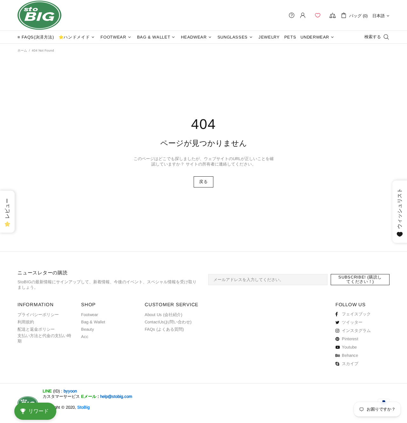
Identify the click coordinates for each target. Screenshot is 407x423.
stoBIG (39, 15)
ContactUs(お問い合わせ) (168, 322)
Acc (84, 336)
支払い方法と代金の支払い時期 (44, 338)
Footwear (89, 314)
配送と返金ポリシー (36, 329)
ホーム (22, 50)
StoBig (83, 407)
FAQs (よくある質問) (164, 329)
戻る (203, 181)
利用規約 (25, 322)
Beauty (87, 329)
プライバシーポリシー (38, 314)
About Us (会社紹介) (163, 314)
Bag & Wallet (93, 322)
